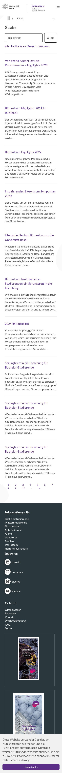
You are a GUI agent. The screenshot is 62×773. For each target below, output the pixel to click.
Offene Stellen (13, 609)
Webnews (44, 46)
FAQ (7, 624)
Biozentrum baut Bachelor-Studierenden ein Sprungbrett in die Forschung (28, 284)
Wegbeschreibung (15, 620)
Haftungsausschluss (16, 548)
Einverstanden (31, 767)
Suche (8, 628)
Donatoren (11, 537)
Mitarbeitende (13, 529)
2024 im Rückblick (17, 323)
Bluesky (16, 581)
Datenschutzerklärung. (16, 760)
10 (23, 488)
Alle (7, 46)
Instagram (17, 571)
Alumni (9, 533)
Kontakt (9, 617)
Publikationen (18, 46)
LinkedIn (16, 562)
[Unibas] (14, 6)
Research (32, 46)
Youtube (16, 591)
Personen (10, 613)
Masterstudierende (16, 522)
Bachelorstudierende (17, 518)
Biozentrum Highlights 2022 (23, 152)
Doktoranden (12, 526)
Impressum (11, 544)
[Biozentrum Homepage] (37, 6)
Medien (9, 541)
